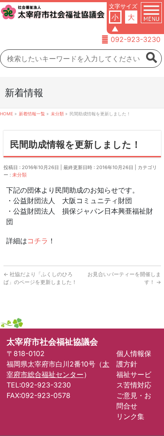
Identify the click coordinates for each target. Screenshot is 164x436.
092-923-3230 (136, 39)
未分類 (19, 175)
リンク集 (130, 416)
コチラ (37, 240)
